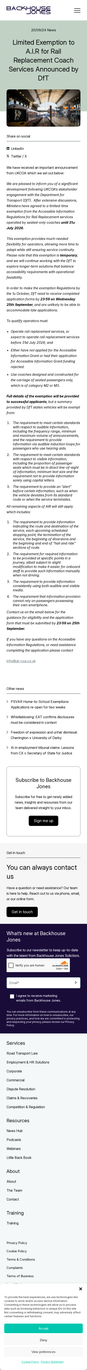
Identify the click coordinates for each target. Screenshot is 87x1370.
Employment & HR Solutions (28, 1062)
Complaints (15, 1268)
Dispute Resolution (21, 1089)
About (11, 1181)
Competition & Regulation (26, 1107)
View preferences (43, 1352)
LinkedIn (17, 148)
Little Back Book (19, 1157)
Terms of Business (20, 1276)
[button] (81, 1289)
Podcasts (14, 1140)
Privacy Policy (17, 1243)
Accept (43, 1328)
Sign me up (43, 820)
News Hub (15, 1131)
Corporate (14, 1071)
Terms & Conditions (21, 1259)
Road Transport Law (22, 1053)
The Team (14, 1190)
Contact (13, 1199)
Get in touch (22, 912)
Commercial (15, 1080)
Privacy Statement (52, 1361)
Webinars (14, 1148)
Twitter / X (18, 156)
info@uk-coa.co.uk (21, 661)
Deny (43, 1340)
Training (13, 1223)
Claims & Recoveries (22, 1098)
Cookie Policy (30, 1361)
